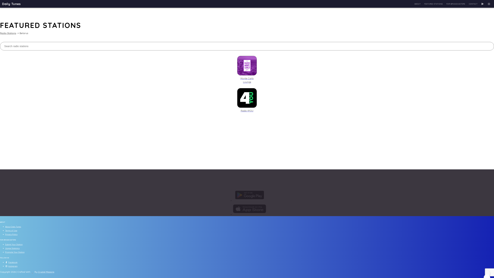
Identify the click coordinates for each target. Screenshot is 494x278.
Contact (473, 4)
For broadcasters (455, 4)
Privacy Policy (11, 234)
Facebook (12, 262)
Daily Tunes (11, 4)
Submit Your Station (14, 244)
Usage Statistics (12, 248)
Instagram (12, 266)
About (417, 4)
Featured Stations (433, 4)
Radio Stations (8, 33)
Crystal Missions (46, 271)
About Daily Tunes (13, 226)
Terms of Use (11, 230)
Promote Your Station (15, 252)
